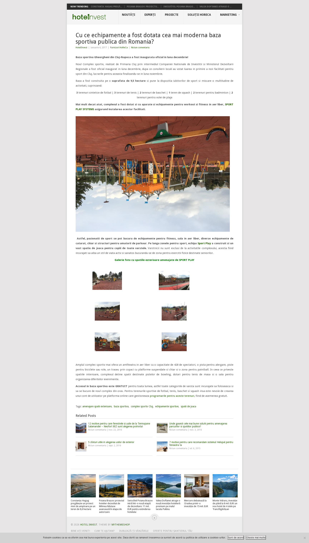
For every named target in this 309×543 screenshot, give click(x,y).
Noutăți (128, 14)
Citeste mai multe (256, 537)
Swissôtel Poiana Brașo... (179, 6)
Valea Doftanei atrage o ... (215, 6)
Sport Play (204, 243)
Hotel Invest (89, 16)
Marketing (228, 14)
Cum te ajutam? (104, 530)
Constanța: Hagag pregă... (106, 6)
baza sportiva (121, 406)
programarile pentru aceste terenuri (171, 395)
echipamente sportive (166, 406)
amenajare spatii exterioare (97, 406)
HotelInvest (81, 47)
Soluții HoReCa (199, 14)
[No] (304, 538)
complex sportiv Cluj (142, 406)
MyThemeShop (120, 524)
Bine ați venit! (80, 530)
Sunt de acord (236, 537)
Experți (150, 14)
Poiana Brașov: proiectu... (143, 6)
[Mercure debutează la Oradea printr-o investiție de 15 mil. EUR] (196, 485)
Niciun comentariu (140, 47)
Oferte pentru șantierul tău (172, 530)
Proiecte (171, 14)
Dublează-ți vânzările (134, 530)
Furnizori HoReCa (119, 47)
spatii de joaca (188, 406)
